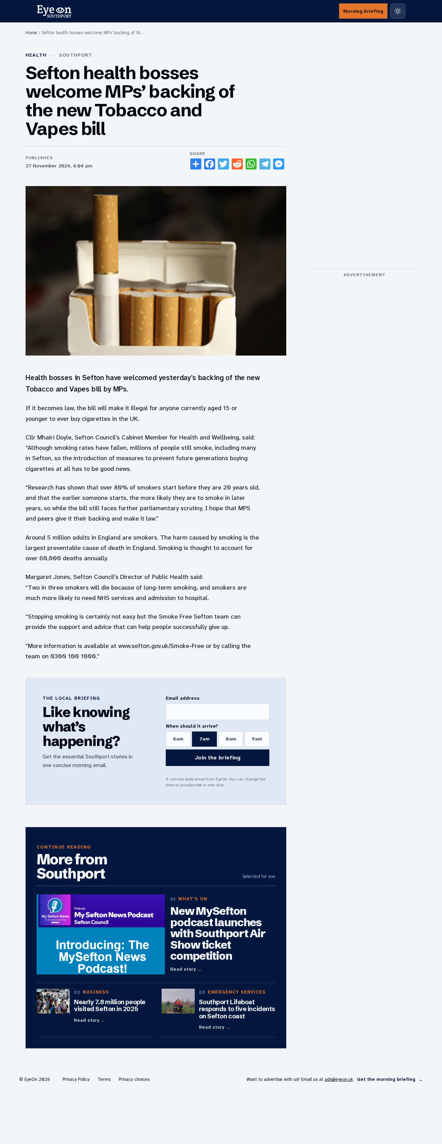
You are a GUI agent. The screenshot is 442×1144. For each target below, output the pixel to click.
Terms (104, 1079)
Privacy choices (134, 1079)
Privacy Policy (76, 1079)
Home (31, 33)
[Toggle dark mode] (397, 11)
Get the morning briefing (390, 1079)
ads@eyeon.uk (339, 1079)
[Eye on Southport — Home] (54, 11)
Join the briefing (217, 757)
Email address (183, 698)
